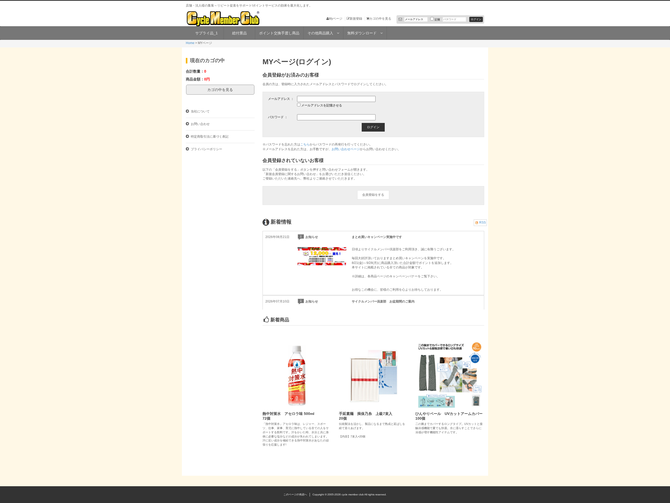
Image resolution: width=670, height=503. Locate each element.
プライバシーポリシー (206, 149)
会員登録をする (373, 195)
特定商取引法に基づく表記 (209, 136)
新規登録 (356, 18)
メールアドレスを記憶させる (321, 105)
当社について (200, 111)
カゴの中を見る (380, 18)
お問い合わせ (200, 124)
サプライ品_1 (206, 33)
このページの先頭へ (295, 494)
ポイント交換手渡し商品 (279, 33)
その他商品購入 (322, 33)
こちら (305, 144)
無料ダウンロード (363, 33)
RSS (482, 222)
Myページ (335, 18)
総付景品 (239, 33)
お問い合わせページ (346, 149)
